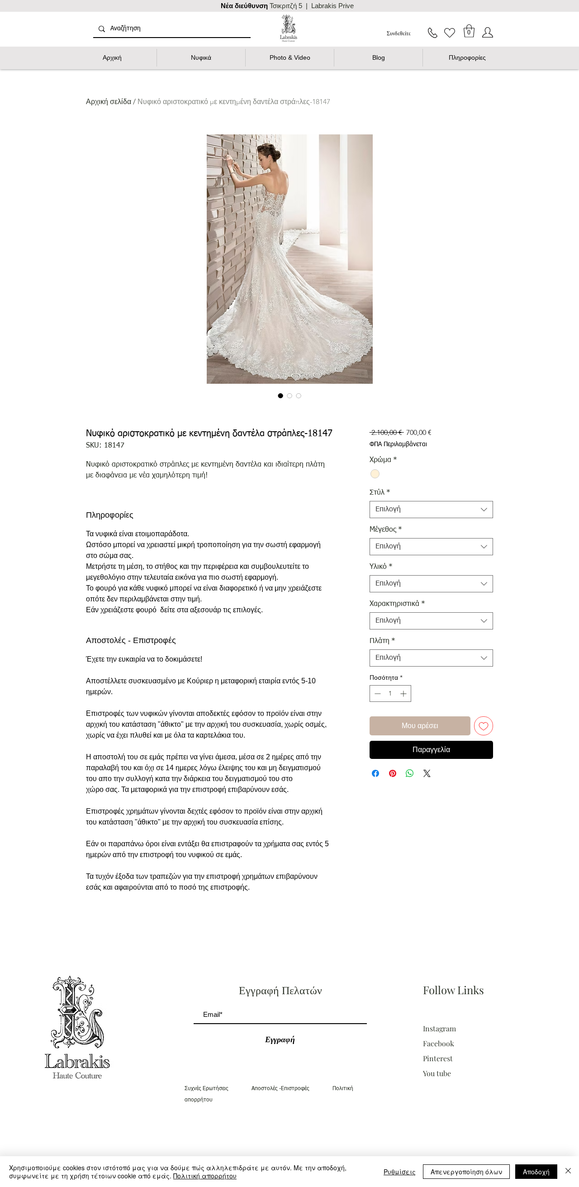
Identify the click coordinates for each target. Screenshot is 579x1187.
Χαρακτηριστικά (397, 604)
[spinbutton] (390, 693)
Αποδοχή (536, 1171)
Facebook (438, 1043)
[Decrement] (376, 693)
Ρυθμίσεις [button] (400, 1171)
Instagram (440, 1028)
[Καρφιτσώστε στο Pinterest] (392, 773)
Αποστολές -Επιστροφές (292, 1089)
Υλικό (381, 567)
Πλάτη (382, 641)
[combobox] (431, 509)
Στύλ (380, 492)
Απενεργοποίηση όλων (466, 1171)
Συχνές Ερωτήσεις (218, 1089)
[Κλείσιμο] (568, 1171)
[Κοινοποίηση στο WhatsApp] (409, 773)
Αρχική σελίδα (108, 101)
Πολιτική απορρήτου (205, 1175)
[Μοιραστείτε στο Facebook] (375, 773)
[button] (469, 31)
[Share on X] (427, 773)
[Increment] (404, 693)
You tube (437, 1073)
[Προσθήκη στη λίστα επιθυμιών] (483, 725)
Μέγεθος (386, 530)
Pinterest (438, 1058)
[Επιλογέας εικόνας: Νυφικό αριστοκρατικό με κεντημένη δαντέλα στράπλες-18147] (280, 395)
